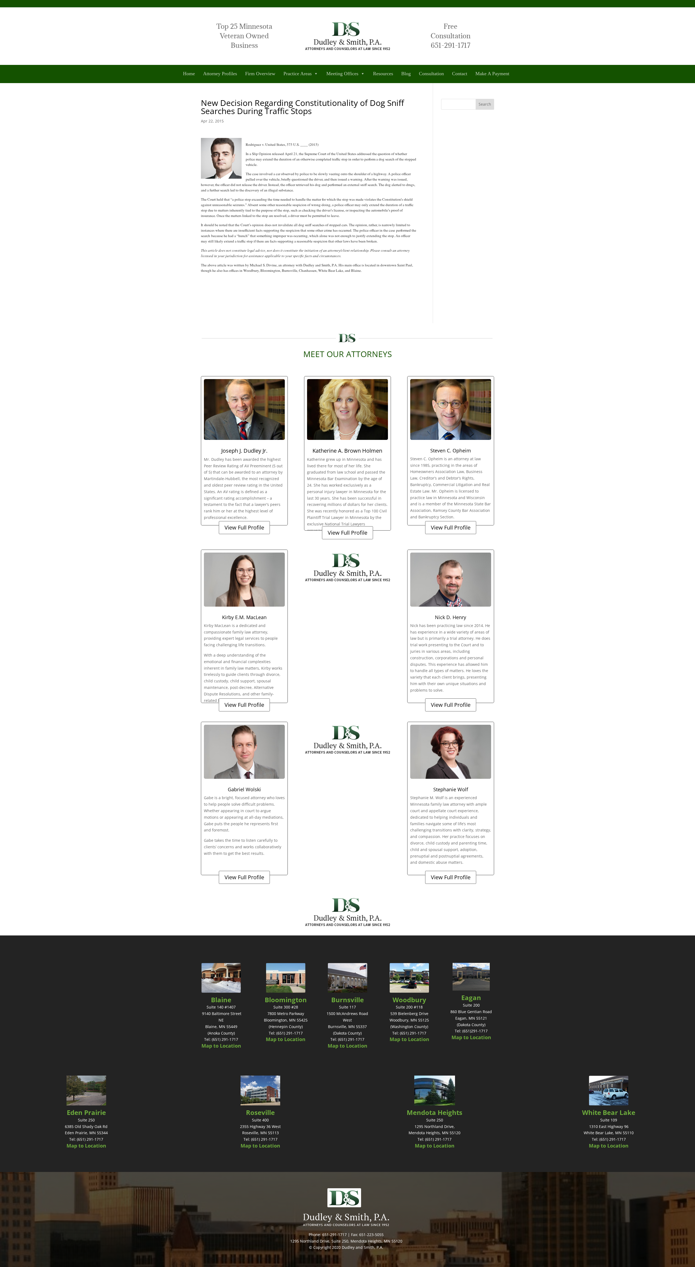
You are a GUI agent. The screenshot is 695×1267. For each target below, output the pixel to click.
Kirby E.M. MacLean (244, 617)
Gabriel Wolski (244, 789)
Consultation (431, 73)
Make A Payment (492, 73)
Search (485, 104)
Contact (459, 73)
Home (189, 73)
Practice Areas (297, 73)
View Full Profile (244, 527)
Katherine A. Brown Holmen (347, 450)
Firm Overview (260, 73)
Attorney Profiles (220, 73)
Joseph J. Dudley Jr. (244, 450)
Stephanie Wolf (450, 789)
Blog (406, 73)
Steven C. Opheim (450, 450)
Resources (383, 73)
